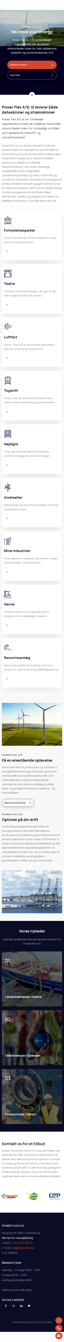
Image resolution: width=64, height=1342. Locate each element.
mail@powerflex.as (22, 1248)
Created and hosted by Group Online (32, 1322)
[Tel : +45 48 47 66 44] (58, 1328)
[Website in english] (58, 1320)
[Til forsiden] (32, 5)
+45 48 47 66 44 (22, 1243)
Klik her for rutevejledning (17, 1238)
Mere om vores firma (14, 802)
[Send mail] (58, 1335)
